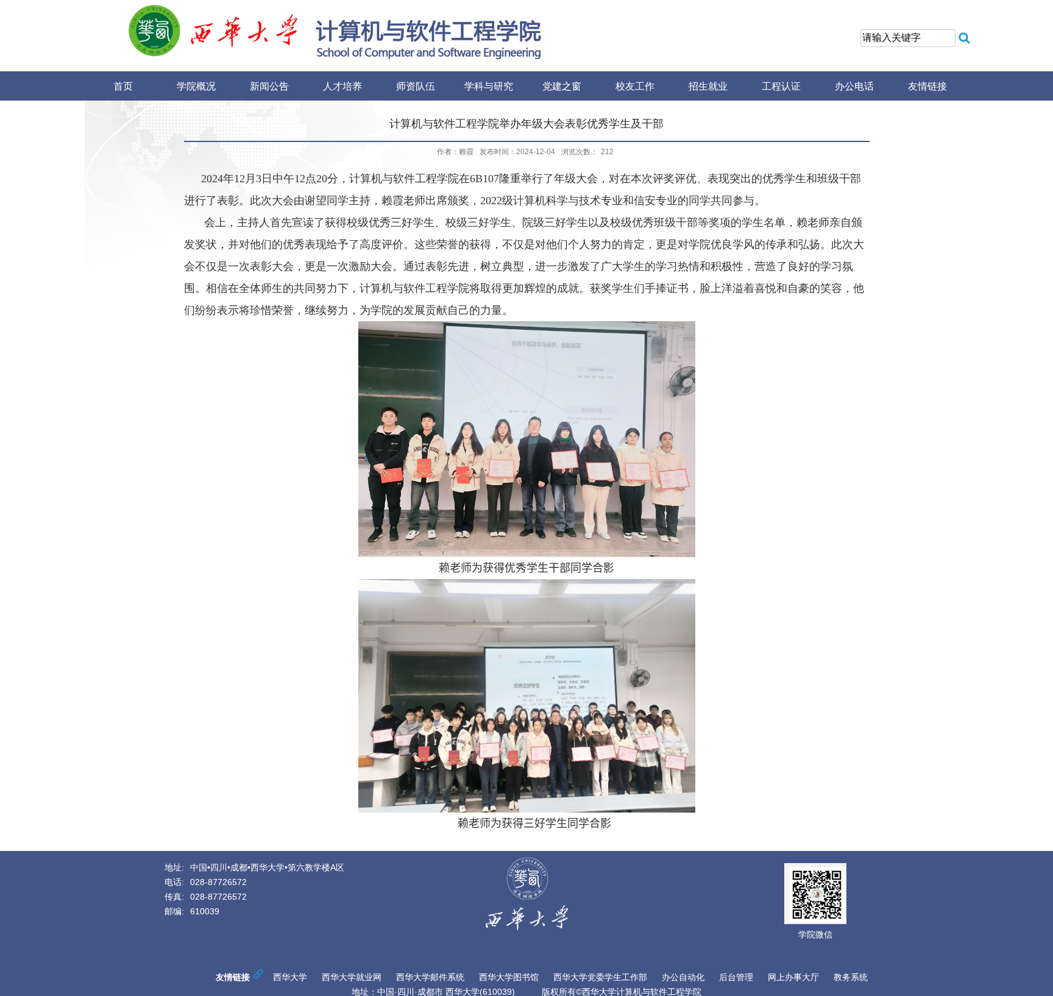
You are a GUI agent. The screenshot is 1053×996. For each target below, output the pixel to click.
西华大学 (290, 977)
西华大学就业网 (351, 977)
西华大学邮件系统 (430, 977)
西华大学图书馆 (509, 977)
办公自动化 (683, 977)
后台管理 (736, 977)
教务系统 (851, 977)
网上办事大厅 (793, 977)
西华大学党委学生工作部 (600, 977)
